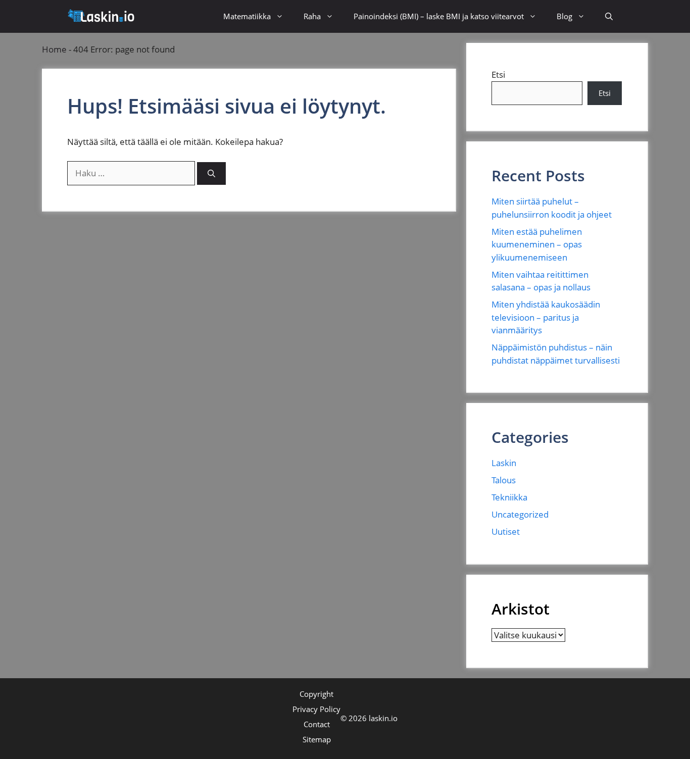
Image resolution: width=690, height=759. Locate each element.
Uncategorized (520, 514)
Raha (312, 16)
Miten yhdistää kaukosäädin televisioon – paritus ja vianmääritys (545, 317)
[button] (609, 16)
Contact (317, 724)
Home (54, 49)
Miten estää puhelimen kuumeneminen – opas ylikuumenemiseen (536, 244)
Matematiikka (247, 16)
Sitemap (317, 739)
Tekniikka (509, 497)
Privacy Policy (316, 709)
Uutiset (505, 531)
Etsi (498, 74)
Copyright (316, 694)
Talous (503, 480)
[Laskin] (102, 16)
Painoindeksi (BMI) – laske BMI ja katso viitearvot (439, 16)
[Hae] (211, 173)
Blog (564, 16)
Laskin (503, 463)
